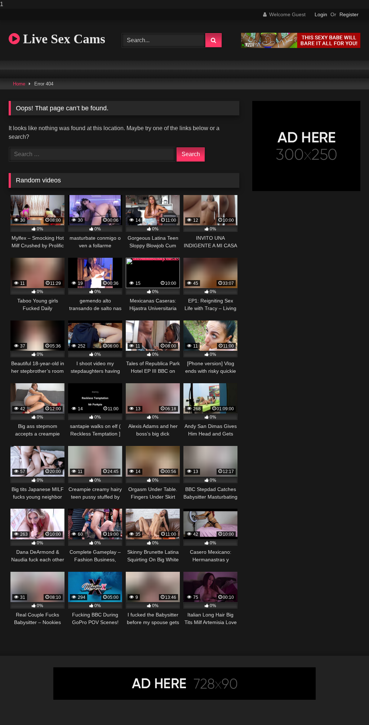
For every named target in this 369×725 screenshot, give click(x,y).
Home (19, 84)
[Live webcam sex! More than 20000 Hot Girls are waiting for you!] (300, 46)
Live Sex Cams (62, 39)
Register (349, 14)
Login (321, 14)
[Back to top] (347, 705)
